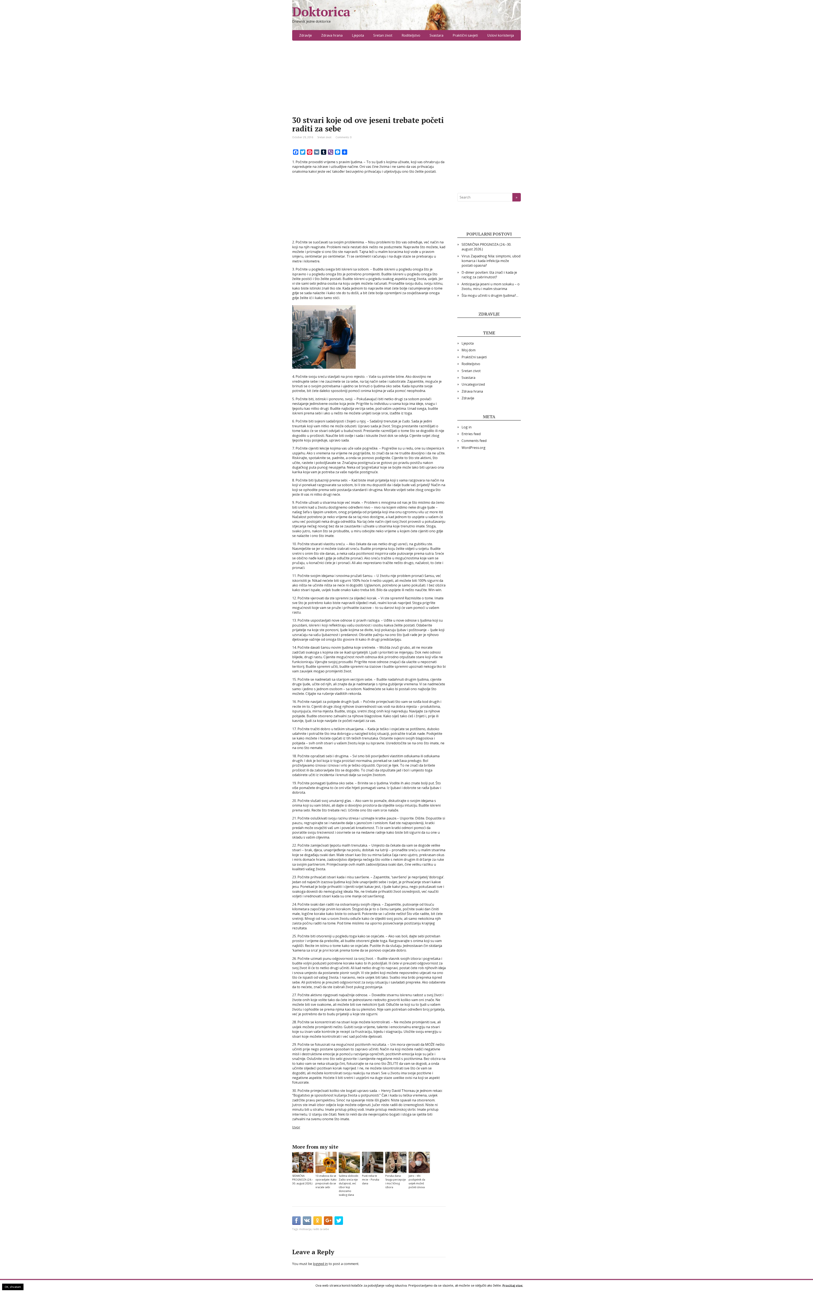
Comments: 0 (343, 137)
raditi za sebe (321, 1229)
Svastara (436, 35)
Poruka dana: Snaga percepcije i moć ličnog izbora (395, 1181)
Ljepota (358, 35)
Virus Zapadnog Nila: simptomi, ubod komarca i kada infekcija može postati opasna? (491, 261)
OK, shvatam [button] (13, 1287)
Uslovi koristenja (500, 35)
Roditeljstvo (411, 35)
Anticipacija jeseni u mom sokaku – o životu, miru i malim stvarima (491, 286)
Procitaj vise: (512, 1285)
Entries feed (471, 434)
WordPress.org (473, 447)
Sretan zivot (382, 35)
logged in (320, 1263)
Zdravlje (305, 35)
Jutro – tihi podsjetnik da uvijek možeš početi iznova (417, 1181)
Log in (466, 427)
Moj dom (469, 350)
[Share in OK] (317, 1220)
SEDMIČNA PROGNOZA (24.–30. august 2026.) (302, 1179)
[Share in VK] (307, 1220)
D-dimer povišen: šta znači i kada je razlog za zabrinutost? (489, 274)
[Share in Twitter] (339, 1220)
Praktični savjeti (465, 35)
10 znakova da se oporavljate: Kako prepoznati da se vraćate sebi (326, 1181)
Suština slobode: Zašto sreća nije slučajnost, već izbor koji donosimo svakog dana (349, 1185)
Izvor (296, 1127)
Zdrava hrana (332, 35)
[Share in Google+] (328, 1220)
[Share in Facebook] (296, 1220)
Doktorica (321, 11)
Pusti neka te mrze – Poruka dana (370, 1179)
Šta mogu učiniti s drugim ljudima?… (490, 295)
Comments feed (474, 440)
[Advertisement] (369, 84)
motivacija (305, 1229)
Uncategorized (473, 384)
